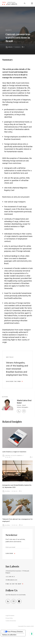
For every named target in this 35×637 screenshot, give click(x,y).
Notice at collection (9, 635)
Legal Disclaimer (10, 615)
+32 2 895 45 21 (10, 576)
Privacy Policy (9, 618)
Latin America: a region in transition (14, 452)
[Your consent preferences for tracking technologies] (32, 634)
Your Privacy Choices (15, 631)
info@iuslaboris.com (11, 580)
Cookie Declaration (11, 620)
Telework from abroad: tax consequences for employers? (17, 520)
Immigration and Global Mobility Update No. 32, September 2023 (17, 486)
